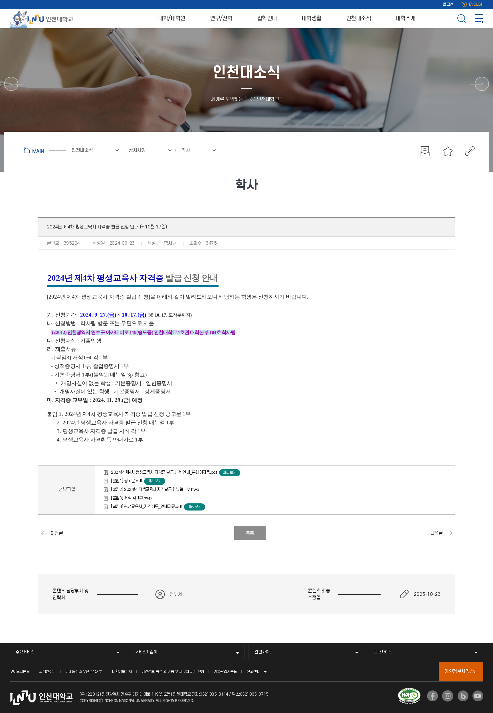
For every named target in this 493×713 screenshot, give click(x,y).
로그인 (448, 4)
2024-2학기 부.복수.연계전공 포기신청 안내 (44, 533)
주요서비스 (25, 652)
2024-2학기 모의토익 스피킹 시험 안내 (449, 533)
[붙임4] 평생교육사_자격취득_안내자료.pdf (146, 506)
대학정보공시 (122, 671)
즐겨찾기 (447, 151)
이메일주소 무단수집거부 (83, 671)
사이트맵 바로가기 (479, 18)
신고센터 (253, 671)
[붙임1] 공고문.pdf (126, 481)
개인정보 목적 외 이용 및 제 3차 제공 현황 (173, 671)
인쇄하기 (424, 151)
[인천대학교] (42, 18)
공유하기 (467, 151)
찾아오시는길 (19, 671)
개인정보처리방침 (461, 671)
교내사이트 (383, 652)
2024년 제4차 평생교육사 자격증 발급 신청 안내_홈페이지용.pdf (164, 472)
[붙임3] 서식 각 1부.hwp (131, 498)
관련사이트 (263, 652)
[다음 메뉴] (482, 84)
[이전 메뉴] (11, 84)
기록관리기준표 (225, 671)
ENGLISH (476, 4)
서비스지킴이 (146, 652)
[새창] (432, 695)
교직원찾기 (47, 671)
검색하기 (461, 18)
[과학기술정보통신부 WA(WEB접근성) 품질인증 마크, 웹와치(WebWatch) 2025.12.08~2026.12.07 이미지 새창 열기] (409, 691)
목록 (250, 533)
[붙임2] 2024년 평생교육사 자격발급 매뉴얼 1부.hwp (155, 489)
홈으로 (45, 150)
